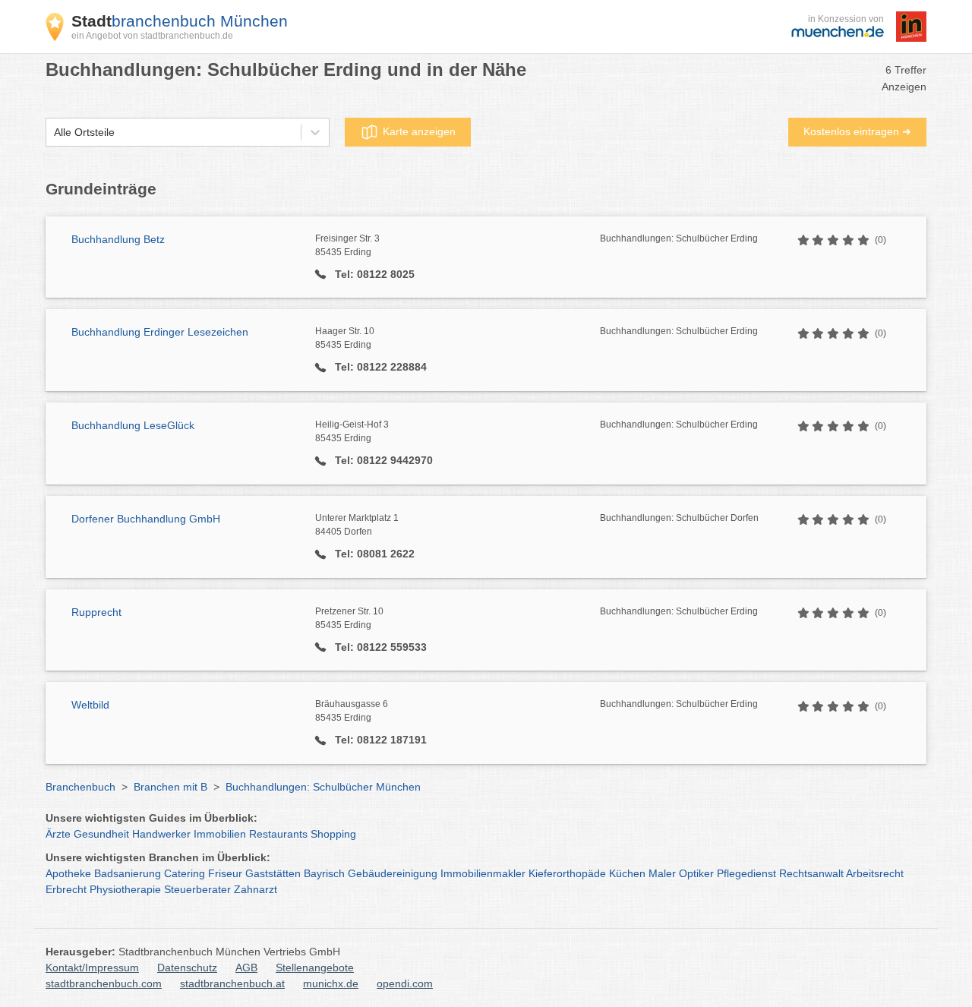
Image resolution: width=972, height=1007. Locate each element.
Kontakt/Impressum (92, 967)
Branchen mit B (170, 787)
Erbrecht (66, 889)
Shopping (333, 834)
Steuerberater (197, 889)
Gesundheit (101, 834)
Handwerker (161, 834)
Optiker (696, 873)
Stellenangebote (315, 967)
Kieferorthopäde (567, 873)
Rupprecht (96, 612)
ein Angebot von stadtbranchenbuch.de (152, 35)
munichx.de (330, 983)
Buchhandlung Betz (118, 239)
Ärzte (58, 834)
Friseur (225, 873)
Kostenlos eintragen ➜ (857, 131)
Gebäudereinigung (392, 873)
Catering (184, 873)
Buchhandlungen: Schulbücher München (323, 787)
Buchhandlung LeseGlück (132, 425)
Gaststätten (273, 873)
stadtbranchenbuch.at (232, 983)
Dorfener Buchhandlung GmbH (145, 519)
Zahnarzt (255, 889)
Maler (662, 873)
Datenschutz (187, 967)
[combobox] (53, 132)
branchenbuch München (179, 21)
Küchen (627, 873)
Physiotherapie (125, 889)
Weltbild (90, 705)
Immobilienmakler (482, 873)
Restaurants (278, 834)
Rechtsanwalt (811, 873)
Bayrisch (324, 873)
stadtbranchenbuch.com (104, 983)
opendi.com (405, 983)
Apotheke (68, 873)
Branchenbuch (80, 787)
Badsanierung (127, 873)
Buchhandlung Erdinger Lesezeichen (159, 332)
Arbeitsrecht (875, 873)
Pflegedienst (746, 873)
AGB (246, 967)
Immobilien (220, 834)
